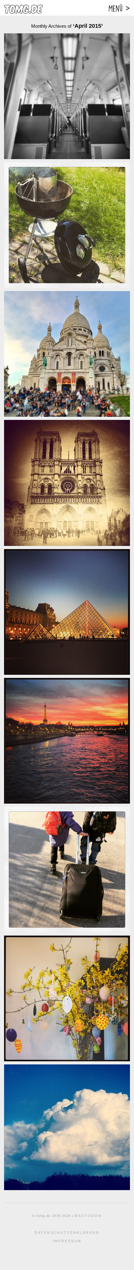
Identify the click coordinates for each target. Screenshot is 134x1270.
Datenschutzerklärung (67, 1232)
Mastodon (88, 1216)
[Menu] (119, 8)
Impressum (67, 1241)
